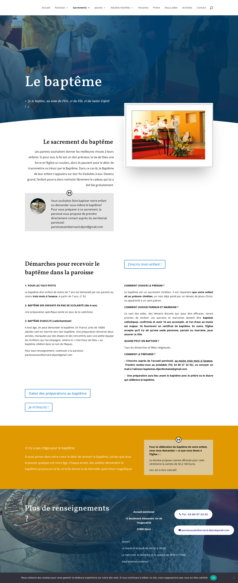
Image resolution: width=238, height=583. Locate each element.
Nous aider (171, 7)
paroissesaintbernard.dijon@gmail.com (205, 530)
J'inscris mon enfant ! (145, 264)
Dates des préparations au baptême (58, 393)
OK (213, 577)
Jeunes (99, 7)
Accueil (46, 7)
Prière (156, 7)
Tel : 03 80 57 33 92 (195, 514)
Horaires (143, 7)
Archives (187, 7)
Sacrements (80, 7)
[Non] (233, 578)
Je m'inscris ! (39, 407)
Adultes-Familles (120, 7)
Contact (201, 7)
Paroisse (60, 7)
